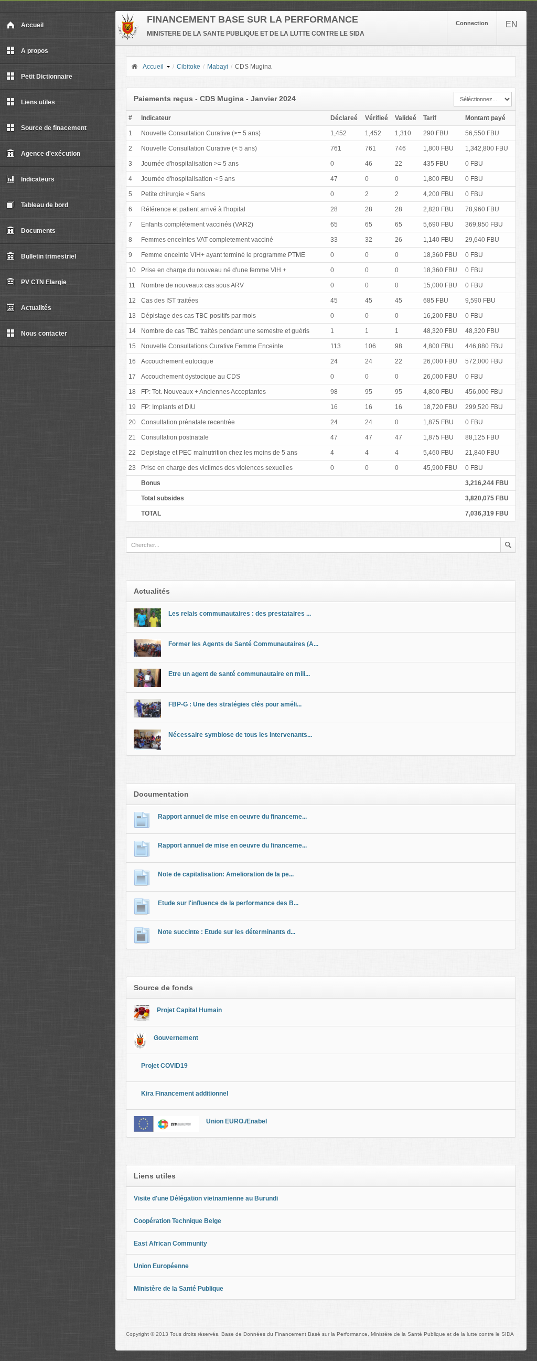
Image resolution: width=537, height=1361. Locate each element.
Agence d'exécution (50, 153)
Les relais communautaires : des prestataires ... (239, 613)
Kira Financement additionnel (184, 1093)
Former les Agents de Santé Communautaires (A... (243, 644)
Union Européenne (161, 1266)
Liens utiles (38, 102)
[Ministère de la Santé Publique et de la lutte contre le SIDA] (127, 37)
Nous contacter (44, 333)
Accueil (32, 25)
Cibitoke (188, 66)
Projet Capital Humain (189, 1010)
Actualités (36, 308)
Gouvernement (176, 1038)
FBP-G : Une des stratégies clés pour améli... (235, 704)
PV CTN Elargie (44, 282)
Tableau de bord (44, 205)
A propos (34, 51)
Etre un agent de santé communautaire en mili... (239, 674)
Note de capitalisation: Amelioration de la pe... (226, 874)
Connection (472, 23)
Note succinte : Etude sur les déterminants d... (226, 932)
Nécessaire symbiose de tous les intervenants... (240, 734)
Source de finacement (54, 128)
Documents (38, 230)
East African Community (170, 1243)
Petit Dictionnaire (46, 76)
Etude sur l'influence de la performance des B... (228, 903)
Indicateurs (38, 179)
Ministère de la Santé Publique (178, 1288)
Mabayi (217, 66)
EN (512, 24)
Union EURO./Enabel (236, 1121)
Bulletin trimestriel (48, 256)
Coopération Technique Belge (177, 1221)
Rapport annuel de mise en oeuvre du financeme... (232, 816)
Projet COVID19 (164, 1065)
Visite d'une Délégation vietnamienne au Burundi (206, 1198)
